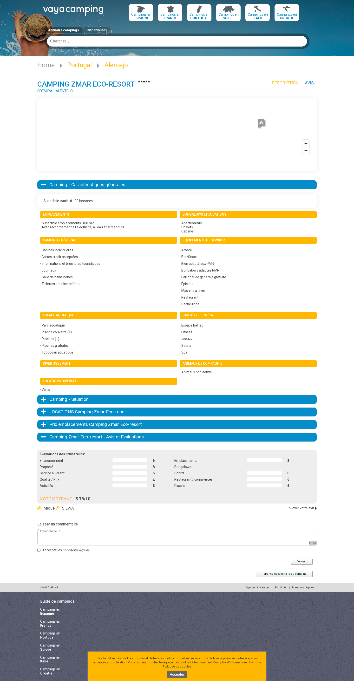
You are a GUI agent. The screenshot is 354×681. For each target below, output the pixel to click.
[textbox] (177, 41)
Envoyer (302, 561)
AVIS (309, 82)
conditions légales (76, 550)
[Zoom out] (305, 150)
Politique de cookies (177, 666)
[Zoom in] (305, 143)
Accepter (177, 674)
